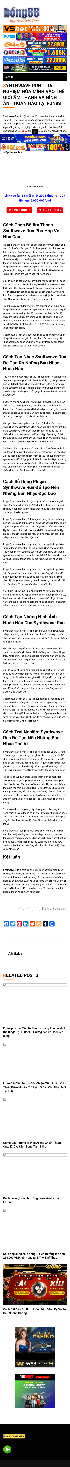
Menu (10, 77)
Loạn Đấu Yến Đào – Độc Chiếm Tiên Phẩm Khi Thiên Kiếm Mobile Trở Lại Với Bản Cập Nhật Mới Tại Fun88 (34, 1087)
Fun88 (24, 131)
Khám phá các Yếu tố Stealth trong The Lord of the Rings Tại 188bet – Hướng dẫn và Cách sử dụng (34, 1032)
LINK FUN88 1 (21, 210)
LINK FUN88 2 (52, 210)
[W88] (35, 1347)
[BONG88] (22, 14)
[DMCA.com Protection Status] (14, 1436)
